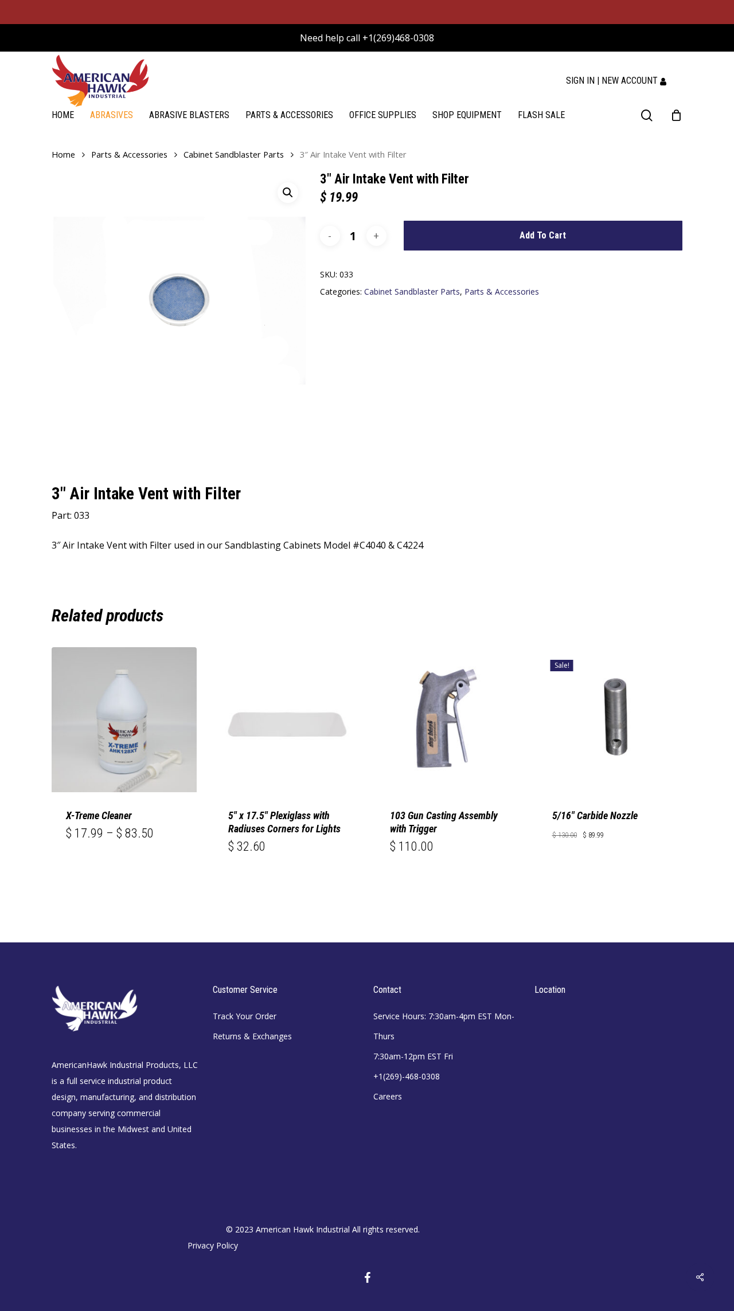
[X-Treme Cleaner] (124, 719)
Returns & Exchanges (252, 1036)
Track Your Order (244, 1016)
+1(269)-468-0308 (406, 1076)
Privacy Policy (213, 1245)
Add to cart (543, 235)
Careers (387, 1096)
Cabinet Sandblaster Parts (234, 154)
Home (63, 154)
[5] (286, 719)
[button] (288, 192)
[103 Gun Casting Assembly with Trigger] (448, 719)
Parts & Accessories (129, 154)
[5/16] (610, 719)
